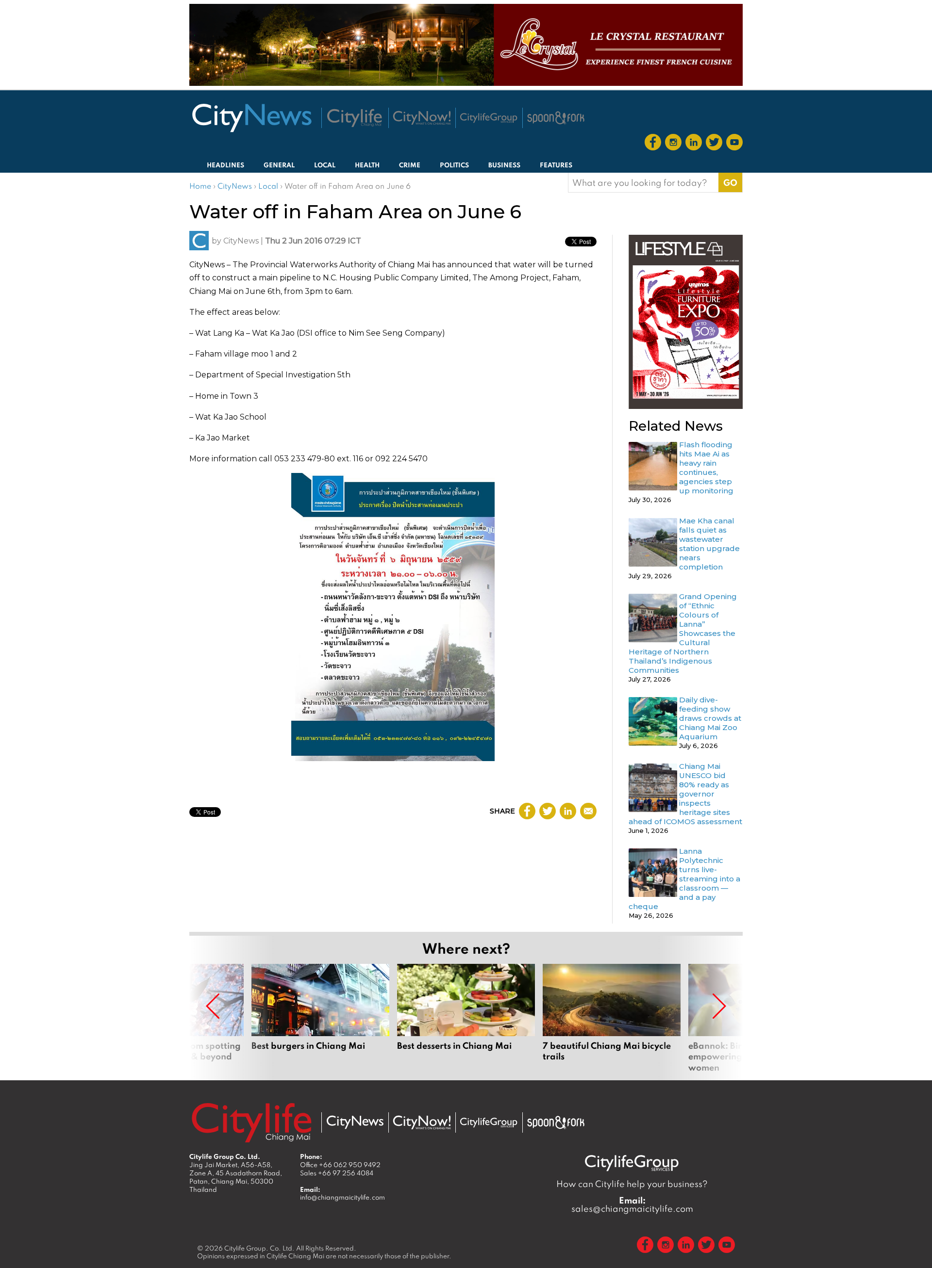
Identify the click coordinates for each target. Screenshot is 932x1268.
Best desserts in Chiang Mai (466, 1018)
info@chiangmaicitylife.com (342, 1197)
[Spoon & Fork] (555, 118)
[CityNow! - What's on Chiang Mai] (421, 118)
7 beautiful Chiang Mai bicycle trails (612, 1018)
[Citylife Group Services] (488, 118)
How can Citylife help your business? (632, 1183)
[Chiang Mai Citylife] (354, 118)
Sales (336, 1173)
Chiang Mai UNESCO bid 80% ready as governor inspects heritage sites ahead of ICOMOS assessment (685, 794)
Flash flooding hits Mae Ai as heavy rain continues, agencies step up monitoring (706, 467)
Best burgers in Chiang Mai (320, 1018)
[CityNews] (251, 118)
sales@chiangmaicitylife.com (632, 1204)
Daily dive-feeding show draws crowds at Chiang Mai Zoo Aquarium (710, 718)
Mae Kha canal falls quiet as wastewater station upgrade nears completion (709, 543)
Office (340, 1164)
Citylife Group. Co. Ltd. (259, 1248)
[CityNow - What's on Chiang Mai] (421, 1122)
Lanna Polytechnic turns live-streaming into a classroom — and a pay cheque (684, 878)
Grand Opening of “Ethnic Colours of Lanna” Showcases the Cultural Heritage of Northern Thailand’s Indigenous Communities (683, 633)
